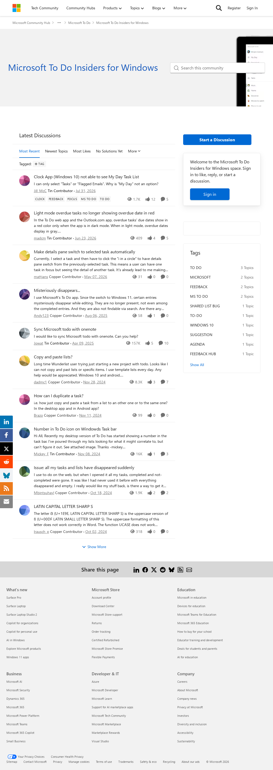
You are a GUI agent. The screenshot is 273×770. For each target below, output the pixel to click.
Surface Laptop (16, 606)
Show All (197, 364)
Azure (95, 682)
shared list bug (205, 305)
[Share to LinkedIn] (136, 569)
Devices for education (191, 606)
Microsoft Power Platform (22, 716)
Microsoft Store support (107, 614)
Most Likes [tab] (82, 151)
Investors (183, 716)
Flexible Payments (103, 657)
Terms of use (104, 762)
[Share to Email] (189, 569)
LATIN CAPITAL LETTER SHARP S (63, 506)
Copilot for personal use (21, 632)
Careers (182, 682)
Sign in (209, 194)
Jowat (38, 343)
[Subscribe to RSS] (180, 569)
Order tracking (101, 632)
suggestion (201, 334)
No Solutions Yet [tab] (109, 151)
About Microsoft (187, 690)
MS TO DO (199, 296)
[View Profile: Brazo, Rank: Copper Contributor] (24, 399)
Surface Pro (13, 597)
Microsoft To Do (79, 22)
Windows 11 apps (17, 657)
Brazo (38, 415)
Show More (96, 546)
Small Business (16, 741)
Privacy (57, 762)
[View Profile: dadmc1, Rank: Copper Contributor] (24, 360)
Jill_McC (40, 190)
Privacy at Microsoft (190, 707)
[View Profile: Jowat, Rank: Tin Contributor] (24, 333)
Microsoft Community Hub (31, 22)
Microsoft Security (18, 690)
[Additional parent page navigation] (59, 22)
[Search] (219, 8)
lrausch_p (41, 531)
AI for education (187, 657)
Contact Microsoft (35, 762)
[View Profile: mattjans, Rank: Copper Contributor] (24, 255)
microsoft (200, 277)
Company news (187, 699)
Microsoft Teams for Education (196, 614)
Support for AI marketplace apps (112, 707)
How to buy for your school (194, 632)
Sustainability (186, 741)
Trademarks (126, 762)
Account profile (101, 597)
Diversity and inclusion (192, 724)
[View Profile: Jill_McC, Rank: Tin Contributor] (24, 180)
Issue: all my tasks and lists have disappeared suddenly (84, 467)
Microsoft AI (14, 682)
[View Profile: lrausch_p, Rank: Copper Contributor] (24, 510)
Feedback (198, 286)
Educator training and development (200, 640)
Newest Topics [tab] (56, 151)
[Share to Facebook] (145, 569)
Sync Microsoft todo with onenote (65, 329)
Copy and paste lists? (53, 356)
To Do (196, 267)
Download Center (103, 606)
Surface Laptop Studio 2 (21, 614)
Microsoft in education (191, 597)
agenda (197, 344)
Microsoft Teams (16, 724)
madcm (40, 238)
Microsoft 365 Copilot (20, 733)
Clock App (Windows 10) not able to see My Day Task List (86, 176)
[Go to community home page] (17, 8)
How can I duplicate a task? (58, 395)
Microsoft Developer (105, 690)
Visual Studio (100, 741)
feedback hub (203, 353)
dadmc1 (40, 381)
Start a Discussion (217, 139)
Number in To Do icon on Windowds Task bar (75, 429)
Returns (97, 623)
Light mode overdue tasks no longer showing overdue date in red (94, 213)
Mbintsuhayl (44, 492)
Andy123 (41, 315)
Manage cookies (79, 762)
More (132, 151)
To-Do (196, 315)
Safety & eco (148, 762)
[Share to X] (154, 569)
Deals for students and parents (197, 649)
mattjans (41, 276)
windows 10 (202, 325)
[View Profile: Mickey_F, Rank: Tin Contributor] (24, 433)
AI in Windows (15, 640)
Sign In (252, 7)
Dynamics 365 (15, 699)
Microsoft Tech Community (109, 716)
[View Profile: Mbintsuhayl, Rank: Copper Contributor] (24, 471)
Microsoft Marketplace (106, 724)
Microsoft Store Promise (107, 649)
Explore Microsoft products (23, 649)
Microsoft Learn (102, 699)
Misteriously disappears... (57, 290)
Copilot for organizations (22, 623)
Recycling (169, 762)
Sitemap (11, 762)
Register (234, 7)
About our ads (191, 762)
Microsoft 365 (15, 707)
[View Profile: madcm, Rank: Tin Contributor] (24, 217)
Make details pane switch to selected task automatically (84, 251)
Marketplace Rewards (106, 733)
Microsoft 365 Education (193, 623)
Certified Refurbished (105, 640)
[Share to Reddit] (163, 569)
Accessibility (185, 733)
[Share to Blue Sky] (171, 569)
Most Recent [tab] (29, 151)
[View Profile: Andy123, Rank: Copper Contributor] (24, 294)
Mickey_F (41, 453)
